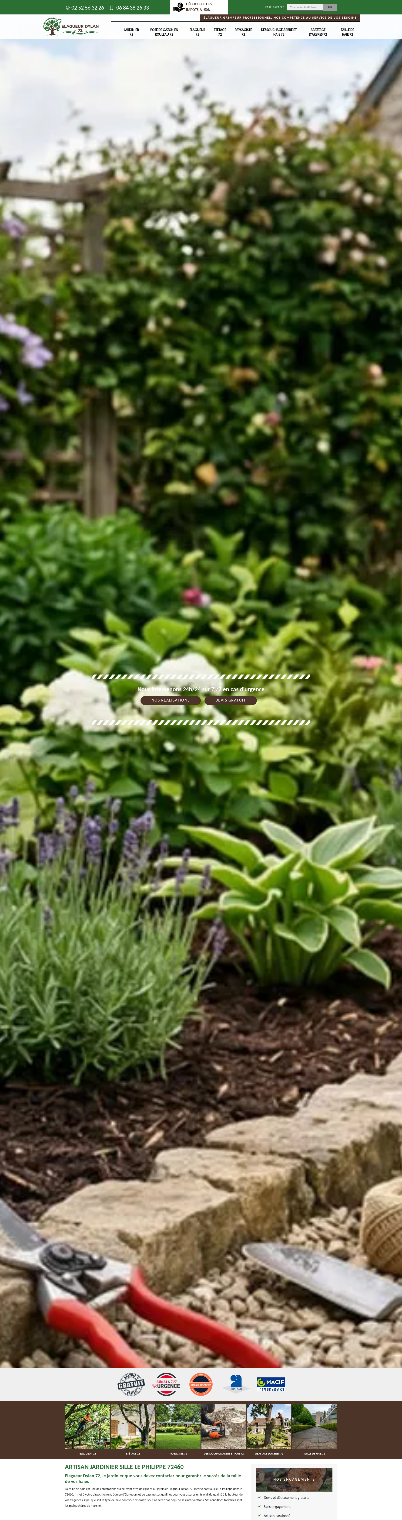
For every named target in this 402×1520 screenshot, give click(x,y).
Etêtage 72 (220, 32)
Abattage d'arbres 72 (318, 32)
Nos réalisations (170, 700)
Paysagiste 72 (243, 32)
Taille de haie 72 (347, 32)
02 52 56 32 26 (87, 8)
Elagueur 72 (197, 32)
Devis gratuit (230, 700)
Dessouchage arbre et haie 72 (279, 32)
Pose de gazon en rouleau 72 (164, 32)
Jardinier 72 (131, 32)
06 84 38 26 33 (132, 8)
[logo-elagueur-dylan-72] (71, 26)
